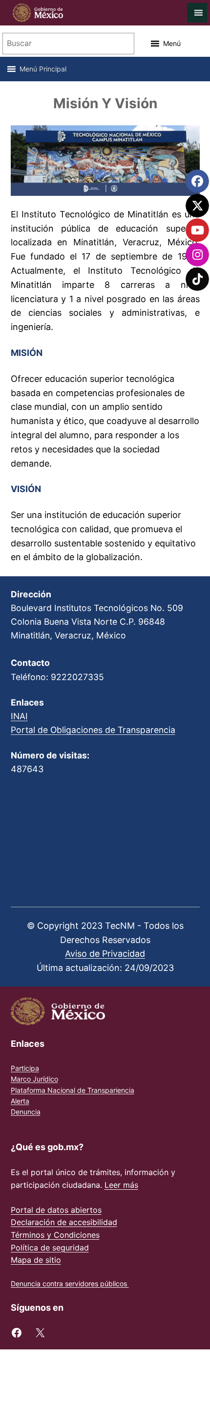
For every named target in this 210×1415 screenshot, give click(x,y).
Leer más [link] (121, 1185)
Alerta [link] (20, 1101)
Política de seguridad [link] (50, 1247)
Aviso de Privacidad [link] (105, 953)
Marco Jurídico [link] (34, 1079)
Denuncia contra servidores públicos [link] (70, 1283)
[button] (172, 43)
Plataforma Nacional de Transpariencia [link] (72, 1090)
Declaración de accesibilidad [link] (64, 1222)
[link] (33, 12)
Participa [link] (25, 1068)
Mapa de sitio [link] (36, 1260)
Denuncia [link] (26, 1112)
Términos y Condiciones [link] (55, 1235)
